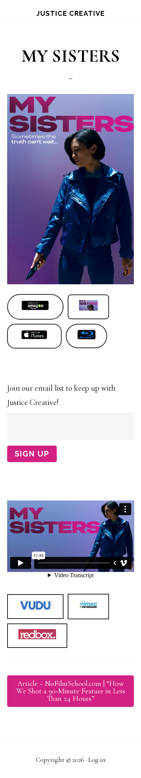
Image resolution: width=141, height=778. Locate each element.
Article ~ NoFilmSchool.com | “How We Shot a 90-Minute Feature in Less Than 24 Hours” (70, 691)
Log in (97, 759)
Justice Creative (70, 13)
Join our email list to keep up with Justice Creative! (61, 395)
